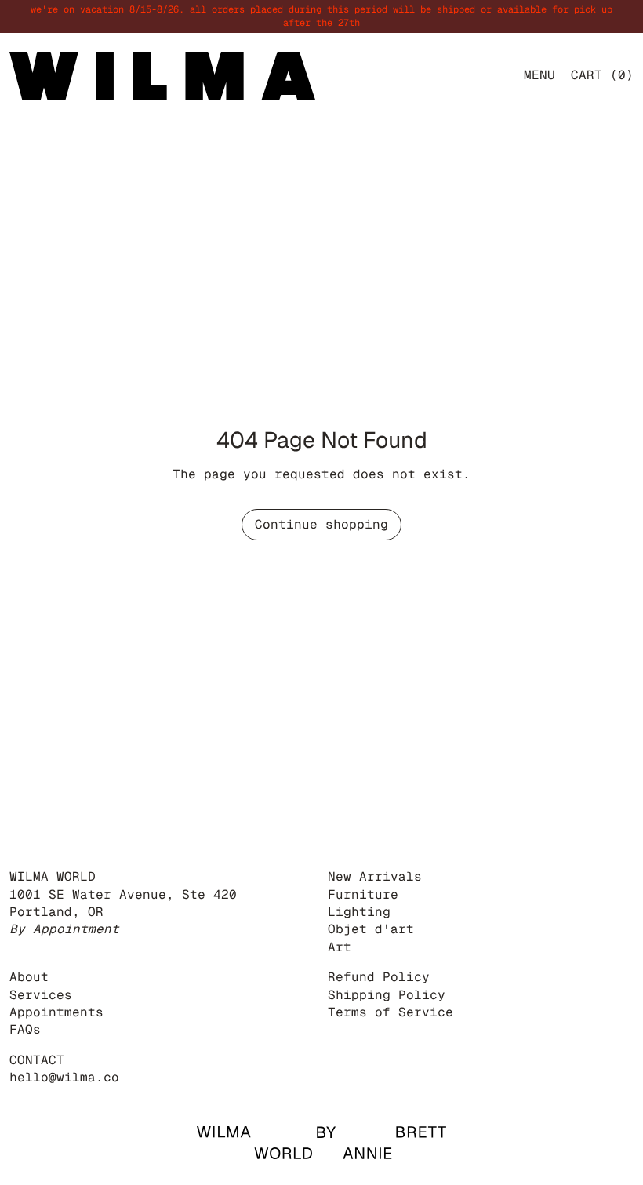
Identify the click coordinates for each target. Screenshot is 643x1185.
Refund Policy (379, 977)
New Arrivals (375, 876)
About (29, 977)
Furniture (363, 894)
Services (40, 995)
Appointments (56, 1012)
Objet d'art (371, 929)
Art (339, 947)
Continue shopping (321, 524)
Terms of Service (390, 1012)
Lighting (359, 911)
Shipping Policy (386, 995)
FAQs (25, 1029)
